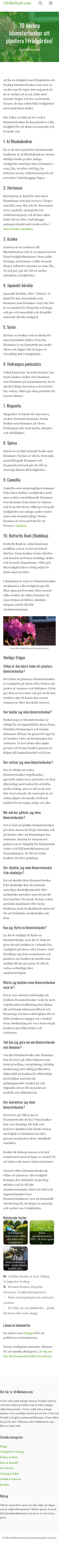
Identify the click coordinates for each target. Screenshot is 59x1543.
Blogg (3, 1446)
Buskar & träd (29, 1276)
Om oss (53, 1537)
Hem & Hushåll (9, 1463)
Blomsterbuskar (19, 1287)
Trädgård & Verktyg (16, 1282)
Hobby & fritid (8, 1457)
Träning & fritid (9, 1473)
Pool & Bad (6, 1468)
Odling (44, 1276)
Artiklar (13, 1276)
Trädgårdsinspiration (31, 1292)
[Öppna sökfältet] (40, 3)
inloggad (29, 1333)
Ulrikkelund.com (17, 3)
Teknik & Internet (10, 1479)
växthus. (21, 526)
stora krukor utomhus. (18, 229)
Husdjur (5, 1484)
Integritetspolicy (38, 1537)
